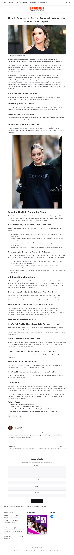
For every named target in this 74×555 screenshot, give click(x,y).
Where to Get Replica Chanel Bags (22, 404)
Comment (37, 465)
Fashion (11, 2)
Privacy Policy (27, 550)
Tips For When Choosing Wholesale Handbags (26, 407)
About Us (45, 550)
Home (5, 2)
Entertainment (42, 2)
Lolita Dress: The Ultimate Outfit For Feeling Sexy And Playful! (32, 409)
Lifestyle (32, 2)
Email (37, 486)
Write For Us (57, 550)
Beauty (18, 2)
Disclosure (33, 550)
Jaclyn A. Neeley (18, 427)
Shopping (25, 2)
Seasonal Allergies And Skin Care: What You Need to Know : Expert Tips (34, 411)
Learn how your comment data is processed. (35, 506)
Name (37, 480)
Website (37, 492)
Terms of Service (18, 550)
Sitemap (40, 550)
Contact (51, 550)
